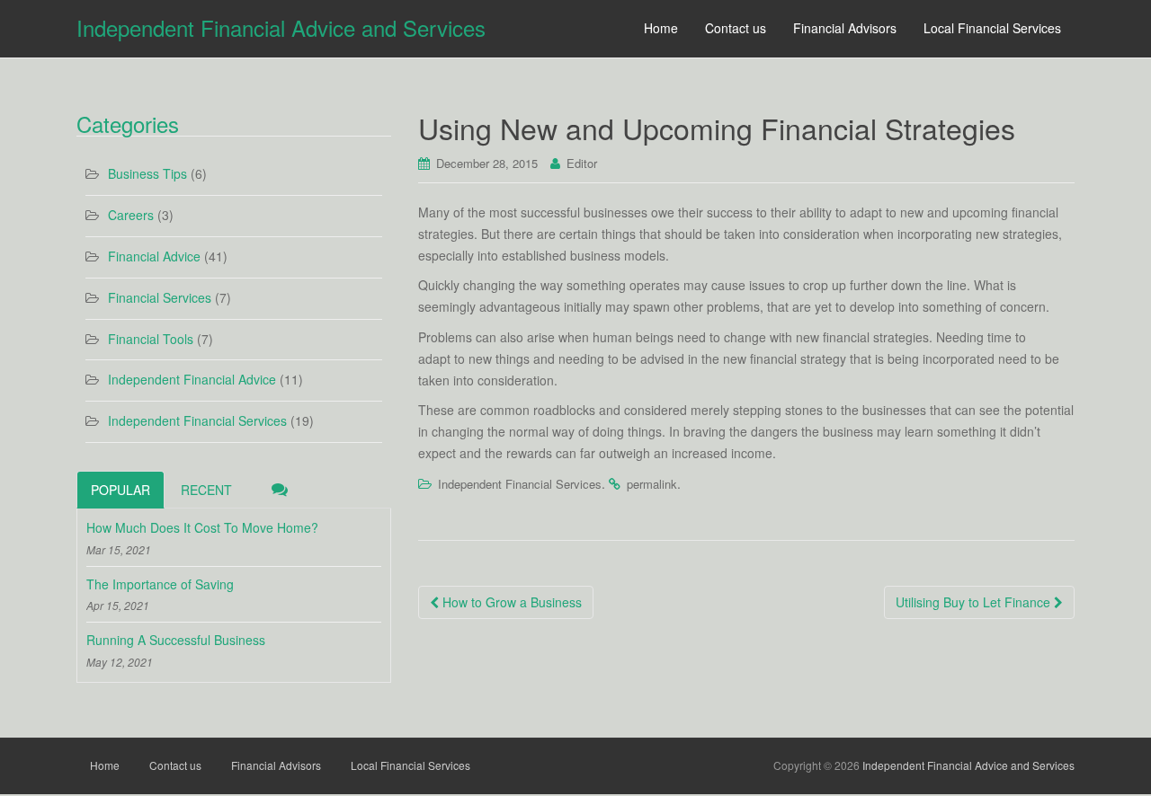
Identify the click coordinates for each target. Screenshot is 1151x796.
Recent (206, 490)
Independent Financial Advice (192, 379)
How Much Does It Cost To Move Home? (202, 527)
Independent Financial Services (520, 483)
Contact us (175, 765)
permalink (652, 483)
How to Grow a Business (510, 602)
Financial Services (159, 297)
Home (105, 765)
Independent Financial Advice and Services (281, 27)
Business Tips (147, 173)
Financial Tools (150, 339)
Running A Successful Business (175, 640)
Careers (131, 215)
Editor (582, 163)
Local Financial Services (410, 765)
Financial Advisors (276, 765)
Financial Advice (154, 256)
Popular (120, 490)
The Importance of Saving (160, 584)
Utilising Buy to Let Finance (975, 602)
